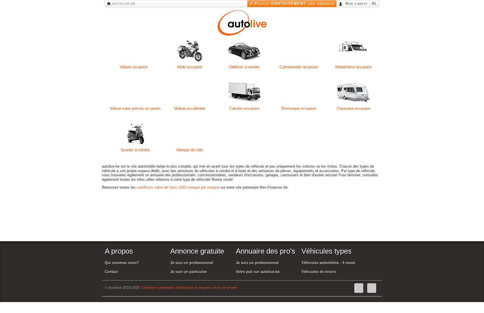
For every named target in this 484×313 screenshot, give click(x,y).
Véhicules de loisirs (318, 272)
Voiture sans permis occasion (135, 92)
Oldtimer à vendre (244, 51)
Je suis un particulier (188, 272)
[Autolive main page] (242, 22)
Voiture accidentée (189, 92)
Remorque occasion (299, 92)
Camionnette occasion (299, 51)
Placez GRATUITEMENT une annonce (294, 3)
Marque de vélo (189, 134)
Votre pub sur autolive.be (258, 272)
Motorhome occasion (353, 51)
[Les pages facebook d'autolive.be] (358, 288)
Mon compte (355, 3)
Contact (111, 272)
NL (374, 3)
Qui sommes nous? (122, 263)
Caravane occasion (353, 92)
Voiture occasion (133, 51)
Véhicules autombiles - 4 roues (328, 263)
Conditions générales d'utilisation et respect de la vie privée (189, 288)
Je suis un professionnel (191, 263)
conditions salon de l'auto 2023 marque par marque (178, 187)
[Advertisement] (244, 222)
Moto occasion (189, 51)
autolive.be (123, 3)
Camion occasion (244, 92)
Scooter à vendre (135, 134)
